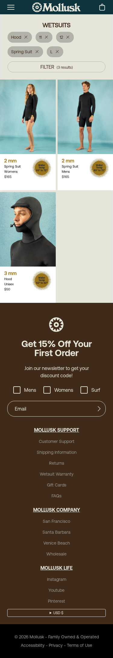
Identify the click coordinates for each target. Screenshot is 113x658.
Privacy (56, 645)
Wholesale (56, 554)
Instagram (56, 579)
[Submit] (99, 408)
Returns (56, 463)
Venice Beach (56, 543)
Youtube (56, 590)
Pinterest (56, 601)
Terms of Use (79, 645)
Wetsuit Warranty (57, 474)
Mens (30, 390)
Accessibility (33, 645)
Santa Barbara (56, 532)
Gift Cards (56, 485)
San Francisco (56, 521)
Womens (63, 390)
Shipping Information (57, 452)
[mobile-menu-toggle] (11, 7)
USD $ (58, 613)
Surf (95, 390)
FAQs (56, 495)
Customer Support (56, 441)
